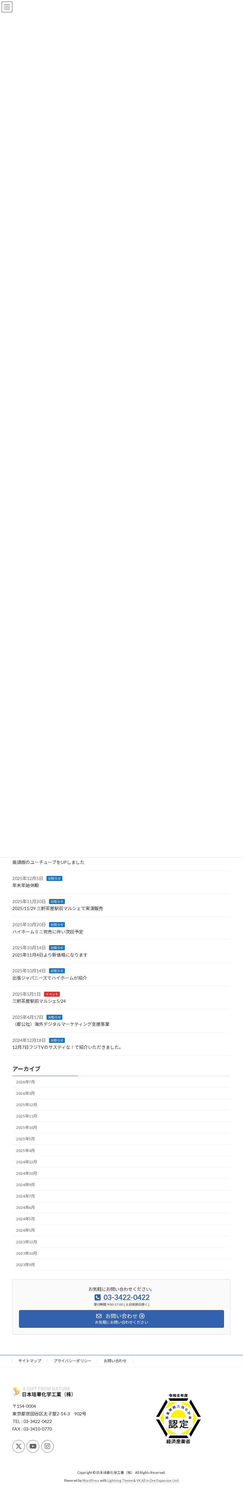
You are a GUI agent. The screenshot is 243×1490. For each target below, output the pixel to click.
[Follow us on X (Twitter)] (18, 1446)
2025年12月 (26, 1104)
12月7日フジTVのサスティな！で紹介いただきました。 (67, 1047)
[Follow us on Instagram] (47, 1446)
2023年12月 (26, 1242)
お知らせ (54, 878)
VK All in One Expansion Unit (157, 1480)
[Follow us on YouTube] (33, 1446)
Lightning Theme (120, 1480)
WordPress (90, 1480)
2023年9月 (25, 1264)
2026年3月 (25, 1093)
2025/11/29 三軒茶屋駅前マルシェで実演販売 (57, 908)
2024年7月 (25, 1196)
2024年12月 (26, 1162)
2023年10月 (26, 1253)
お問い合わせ (115, 1360)
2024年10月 (26, 1173)
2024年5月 (25, 1219)
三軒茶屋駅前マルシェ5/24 (39, 1001)
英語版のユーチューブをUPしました (48, 862)
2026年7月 (25, 1082)
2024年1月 (25, 1230)
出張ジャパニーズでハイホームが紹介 (49, 978)
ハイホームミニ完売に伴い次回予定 (47, 931)
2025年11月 (26, 1116)
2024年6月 (25, 1207)
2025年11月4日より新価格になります (50, 954)
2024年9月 (25, 1184)
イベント (52, 994)
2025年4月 (25, 1150)
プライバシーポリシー (72, 1360)
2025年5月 (25, 1139)
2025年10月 (26, 1127)
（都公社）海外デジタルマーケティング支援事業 (60, 1024)
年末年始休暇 (25, 885)
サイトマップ (29, 1360)
